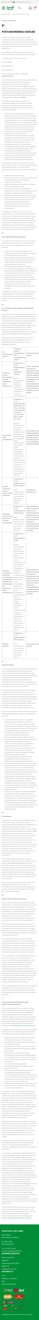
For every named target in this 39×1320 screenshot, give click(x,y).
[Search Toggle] (19, 8)
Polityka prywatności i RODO (11, 1263)
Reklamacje (5, 1266)
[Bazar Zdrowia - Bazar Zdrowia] (10, 8)
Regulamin (5, 1260)
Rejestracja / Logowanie (9, 1278)
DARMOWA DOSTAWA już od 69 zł (23, 2)
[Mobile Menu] (4, 8)
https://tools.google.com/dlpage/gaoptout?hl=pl (16, 1218)
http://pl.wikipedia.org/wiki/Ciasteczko (24, 1026)
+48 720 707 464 (10, 1248)
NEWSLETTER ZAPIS (7, 2)
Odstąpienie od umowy (9, 1269)
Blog (3, 1281)
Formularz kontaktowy (9, 1284)
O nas (4, 1276)
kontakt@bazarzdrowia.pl (14, 1251)
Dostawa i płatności (8, 1257)
